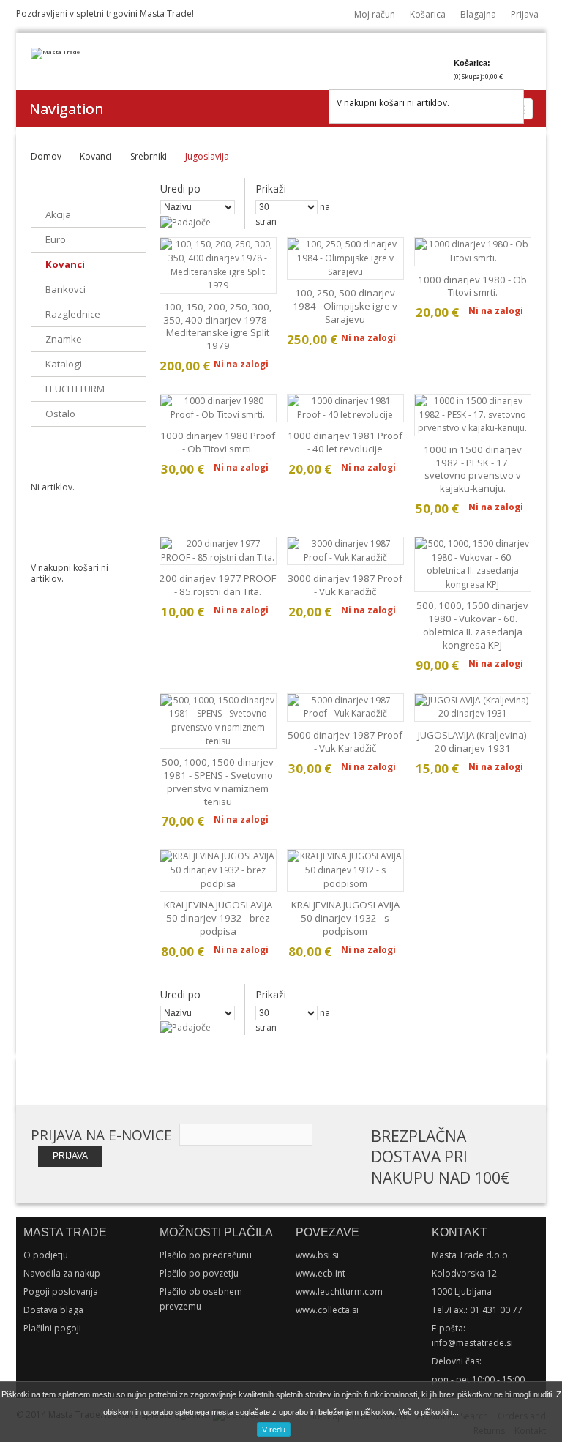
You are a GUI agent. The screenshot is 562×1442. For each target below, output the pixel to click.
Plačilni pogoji (52, 1328)
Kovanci (96, 156)
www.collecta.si (327, 1310)
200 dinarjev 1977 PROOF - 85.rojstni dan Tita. (218, 585)
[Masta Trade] (55, 53)
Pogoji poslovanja (60, 1291)
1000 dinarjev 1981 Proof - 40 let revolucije (345, 442)
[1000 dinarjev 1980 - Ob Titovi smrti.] (472, 251)
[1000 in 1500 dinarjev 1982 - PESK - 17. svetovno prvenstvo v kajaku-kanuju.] (472, 415)
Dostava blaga (53, 1310)
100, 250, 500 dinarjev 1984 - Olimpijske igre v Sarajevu (345, 306)
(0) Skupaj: (478, 76)
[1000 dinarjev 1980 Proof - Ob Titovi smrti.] (218, 408)
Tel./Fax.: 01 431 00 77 (477, 1310)
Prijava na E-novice (101, 1135)
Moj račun (374, 14)
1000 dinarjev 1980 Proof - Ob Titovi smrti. (217, 442)
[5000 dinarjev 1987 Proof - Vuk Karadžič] (345, 707)
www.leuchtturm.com (339, 1291)
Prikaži (270, 188)
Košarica (428, 14)
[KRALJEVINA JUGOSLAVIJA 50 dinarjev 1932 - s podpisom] (345, 870)
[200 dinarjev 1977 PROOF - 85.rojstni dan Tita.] (218, 551)
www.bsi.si (317, 1255)
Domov (46, 156)
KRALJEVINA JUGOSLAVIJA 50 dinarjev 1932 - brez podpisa (218, 918)
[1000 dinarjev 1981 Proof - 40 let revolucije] (345, 408)
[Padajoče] (185, 222)
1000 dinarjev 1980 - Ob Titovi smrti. (472, 286)
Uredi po (180, 188)
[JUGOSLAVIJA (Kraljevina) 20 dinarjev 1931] (472, 707)
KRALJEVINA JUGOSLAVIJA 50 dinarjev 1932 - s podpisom (345, 918)
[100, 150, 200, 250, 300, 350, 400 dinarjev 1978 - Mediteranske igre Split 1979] (218, 265)
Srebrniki (148, 156)
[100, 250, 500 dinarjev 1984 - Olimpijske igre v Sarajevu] (345, 258)
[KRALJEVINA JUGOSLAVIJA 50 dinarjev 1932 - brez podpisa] (218, 870)
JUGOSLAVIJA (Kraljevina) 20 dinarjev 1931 (472, 741)
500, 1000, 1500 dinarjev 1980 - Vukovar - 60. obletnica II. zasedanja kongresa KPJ (472, 625)
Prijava (525, 14)
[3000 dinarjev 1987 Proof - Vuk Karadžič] (345, 551)
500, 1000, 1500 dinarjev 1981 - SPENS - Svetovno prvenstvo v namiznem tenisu (218, 781)
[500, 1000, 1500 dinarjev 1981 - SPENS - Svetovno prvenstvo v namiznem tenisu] (218, 721)
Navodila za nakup (61, 1273)
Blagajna (478, 14)
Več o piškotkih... (429, 1412)
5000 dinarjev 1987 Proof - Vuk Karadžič (345, 741)
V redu (273, 1429)
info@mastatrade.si (472, 1343)
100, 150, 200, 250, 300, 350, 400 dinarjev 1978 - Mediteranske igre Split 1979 (217, 326)
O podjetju (45, 1255)
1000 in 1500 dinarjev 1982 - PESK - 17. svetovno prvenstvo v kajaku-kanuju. (473, 469)
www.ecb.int (320, 1273)
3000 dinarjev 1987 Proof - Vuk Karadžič (345, 585)
